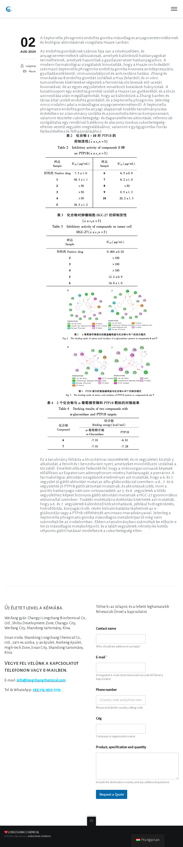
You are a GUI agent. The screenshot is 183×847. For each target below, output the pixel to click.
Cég (99, 718)
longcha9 (31, 66)
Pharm (32, 71)
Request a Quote (111, 794)
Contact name (106, 628)
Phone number (106, 689)
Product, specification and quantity (121, 747)
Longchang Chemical (23, 832)
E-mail (101, 657)
